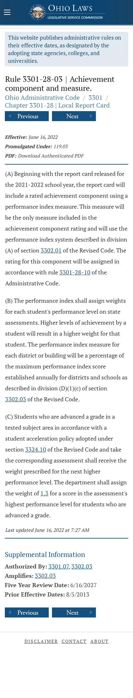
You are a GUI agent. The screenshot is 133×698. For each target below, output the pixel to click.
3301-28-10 (74, 272)
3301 (95, 97)
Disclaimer (41, 641)
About (99, 641)
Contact (74, 641)
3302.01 (51, 250)
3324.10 (35, 449)
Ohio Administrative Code (42, 97)
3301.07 (58, 566)
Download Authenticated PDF (50, 155)
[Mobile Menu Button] (7, 13)
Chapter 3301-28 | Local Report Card (57, 105)
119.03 (60, 146)
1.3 (44, 493)
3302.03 (15, 399)
